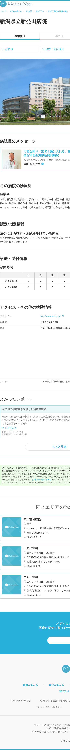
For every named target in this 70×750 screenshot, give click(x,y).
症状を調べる (56, 685)
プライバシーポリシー (50, 707)
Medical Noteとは (21, 700)
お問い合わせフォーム (41, 479)
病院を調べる (16, 11)
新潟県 (29, 11)
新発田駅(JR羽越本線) (58, 11)
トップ (3, 11)
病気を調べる (30, 685)
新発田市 (40, 11)
